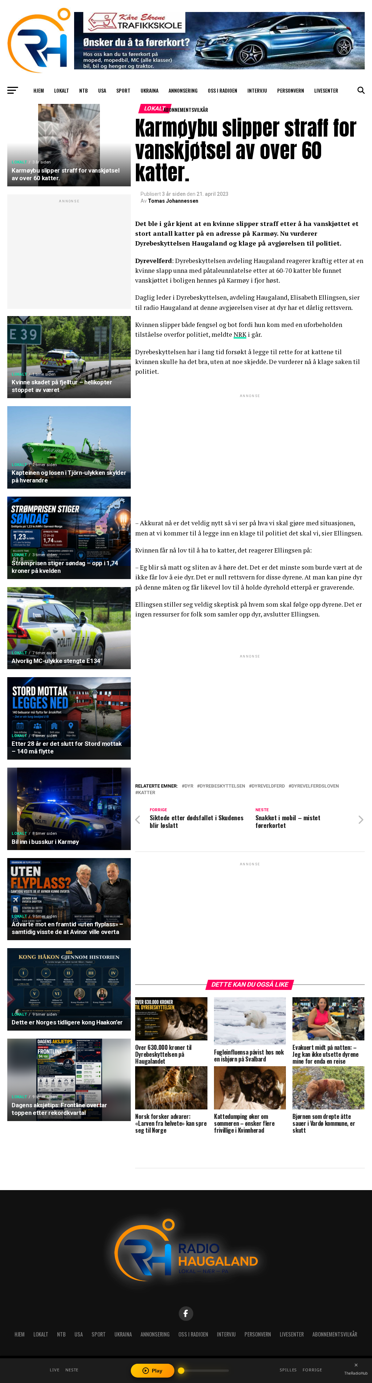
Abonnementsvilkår (185, 109)
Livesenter (326, 90)
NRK (240, 334)
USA (102, 90)
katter (146, 792)
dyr (189, 786)
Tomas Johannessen (173, 201)
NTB (83, 90)
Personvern (290, 90)
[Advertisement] (69, 255)
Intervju (257, 90)
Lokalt (61, 90)
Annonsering (183, 90)
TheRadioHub (356, 1373)
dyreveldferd (268, 786)
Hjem (38, 90)
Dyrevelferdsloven (315, 786)
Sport (123, 90)
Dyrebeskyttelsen (222, 786)
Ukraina (149, 90)
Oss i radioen (222, 90)
